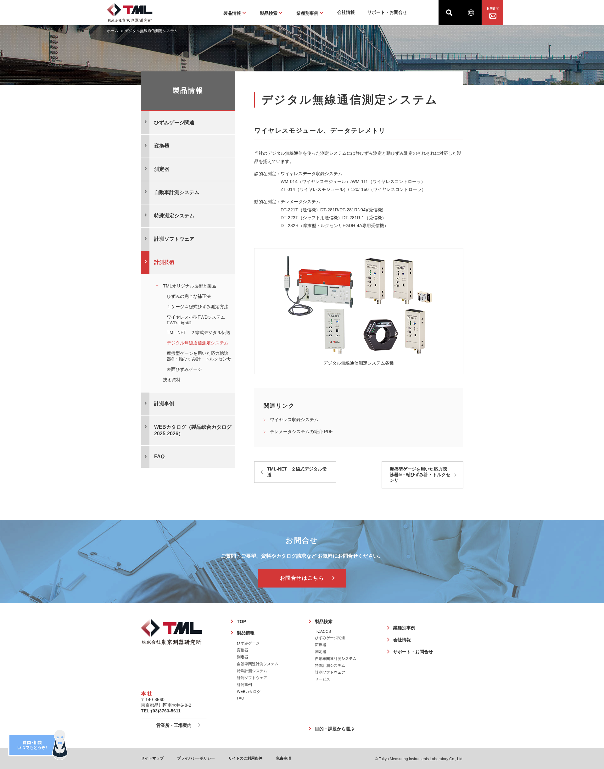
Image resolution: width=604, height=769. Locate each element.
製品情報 (245, 632)
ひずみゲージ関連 (330, 638)
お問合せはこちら (302, 578)
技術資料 (172, 379)
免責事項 (283, 758)
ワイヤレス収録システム (294, 419)
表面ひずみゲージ (184, 369)
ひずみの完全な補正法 (189, 296)
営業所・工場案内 (174, 725)
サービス (322, 679)
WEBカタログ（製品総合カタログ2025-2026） (193, 430)
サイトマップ (152, 758)
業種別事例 (404, 627)
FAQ (240, 698)
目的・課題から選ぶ (335, 728)
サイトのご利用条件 (245, 758)
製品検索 (324, 621)
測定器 (242, 657)
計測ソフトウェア (252, 678)
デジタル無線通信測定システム (197, 342)
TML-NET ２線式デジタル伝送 (297, 471)
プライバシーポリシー (196, 758)
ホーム (112, 31)
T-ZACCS (323, 631)
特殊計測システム (252, 671)
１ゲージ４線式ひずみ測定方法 (197, 306)
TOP (241, 621)
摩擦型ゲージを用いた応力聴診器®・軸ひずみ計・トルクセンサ (420, 474)
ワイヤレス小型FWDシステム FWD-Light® (198, 320)
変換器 (242, 650)
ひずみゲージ (248, 643)
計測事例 (164, 403)
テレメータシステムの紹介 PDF (301, 431)
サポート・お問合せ (387, 12)
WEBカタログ (248, 691)
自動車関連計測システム (257, 664)
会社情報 (346, 12)
